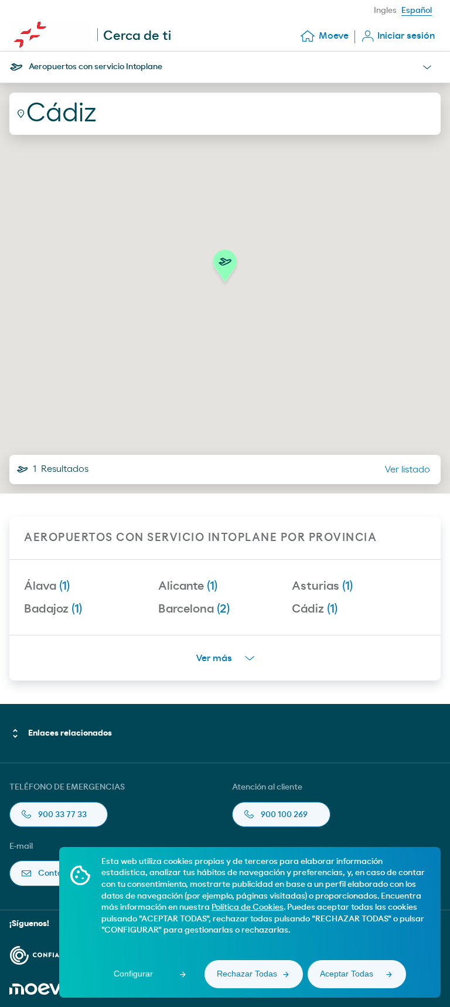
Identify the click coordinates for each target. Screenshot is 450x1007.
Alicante (187, 586)
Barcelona (194, 609)
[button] (225, 269)
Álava (47, 586)
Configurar (133, 973)
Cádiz (315, 609)
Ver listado (407, 469)
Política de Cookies (248, 907)
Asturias (322, 586)
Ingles (385, 10)
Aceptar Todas (346, 973)
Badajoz (53, 609)
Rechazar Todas (247, 973)
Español (416, 10)
